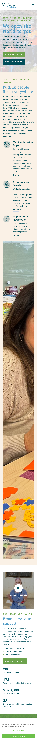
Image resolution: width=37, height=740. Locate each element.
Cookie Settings (18, 730)
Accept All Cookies (18, 736)
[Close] (34, 721)
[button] (33, 5)
